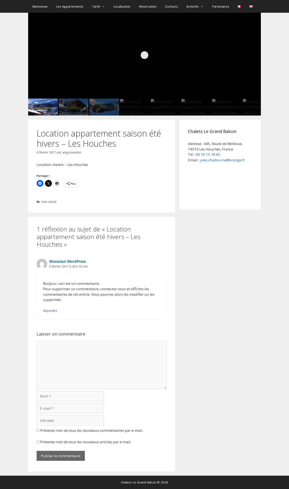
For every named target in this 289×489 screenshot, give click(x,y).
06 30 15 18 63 (208, 154)
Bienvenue (40, 6)
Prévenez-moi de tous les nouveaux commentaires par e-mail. (91, 430)
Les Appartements (69, 6)
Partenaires (220, 6)
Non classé (48, 202)
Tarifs (96, 6)
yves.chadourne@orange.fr (222, 159)
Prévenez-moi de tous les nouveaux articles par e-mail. (85, 441)
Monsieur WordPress (67, 261)
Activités (192, 6)
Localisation (121, 6)
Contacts (171, 6)
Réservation (148, 6)
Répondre (50, 311)
